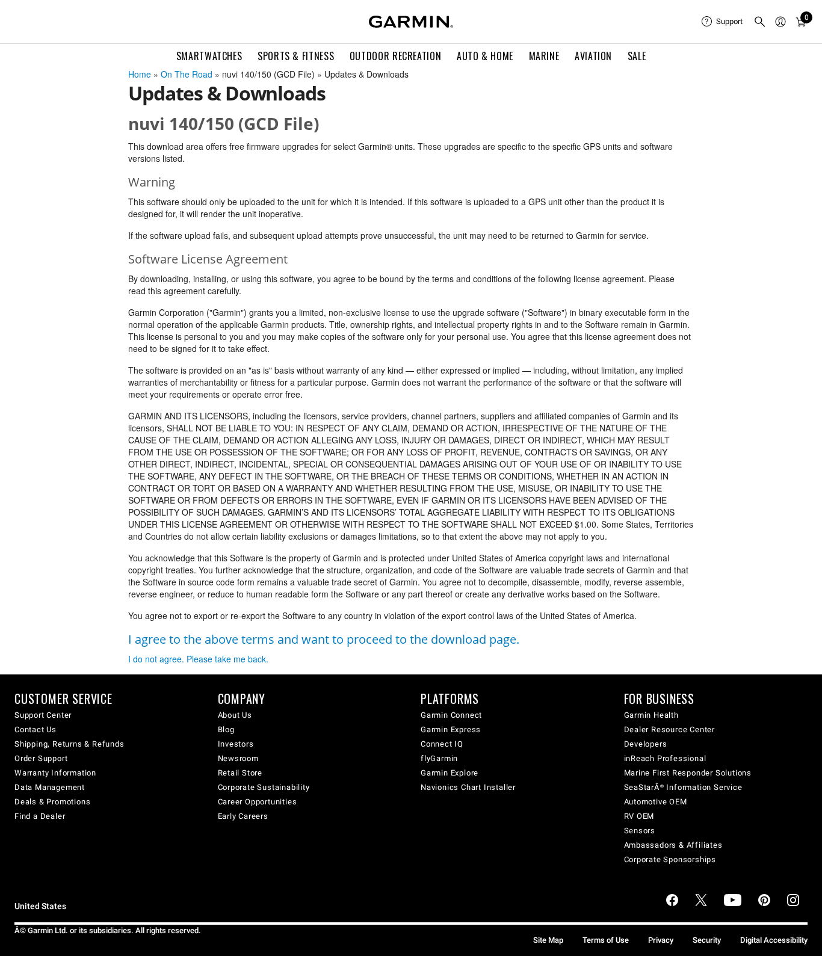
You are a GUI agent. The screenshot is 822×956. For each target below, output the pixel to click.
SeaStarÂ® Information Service (683, 787)
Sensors (640, 830)
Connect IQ (442, 743)
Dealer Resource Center (669, 729)
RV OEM (639, 816)
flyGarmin (439, 758)
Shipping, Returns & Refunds (69, 743)
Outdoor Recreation (396, 56)
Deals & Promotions (52, 801)
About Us (235, 715)
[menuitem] (723, 21)
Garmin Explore (449, 772)
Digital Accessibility (774, 940)
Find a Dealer (39, 816)
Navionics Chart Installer (468, 787)
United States (40, 906)
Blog (226, 729)
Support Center (43, 715)
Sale (637, 56)
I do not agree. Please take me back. (198, 659)
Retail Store (240, 772)
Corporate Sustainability (264, 787)
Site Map (548, 940)
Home (139, 74)
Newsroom (238, 758)
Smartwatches (209, 56)
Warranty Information (55, 772)
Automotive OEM (655, 801)
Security (707, 940)
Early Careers (243, 816)
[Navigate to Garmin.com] (411, 21)
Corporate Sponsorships (670, 859)
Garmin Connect (451, 715)
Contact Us (35, 729)
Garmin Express (451, 729)
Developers (645, 743)
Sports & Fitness (296, 56)
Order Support (40, 758)
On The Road (186, 74)
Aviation (593, 56)
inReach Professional (665, 758)
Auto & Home (485, 56)
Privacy (660, 940)
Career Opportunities (257, 801)
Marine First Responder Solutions (688, 772)
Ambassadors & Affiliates (673, 845)
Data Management (49, 787)
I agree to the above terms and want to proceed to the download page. (323, 639)
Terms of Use (606, 940)
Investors (236, 743)
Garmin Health (651, 715)
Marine (544, 56)
